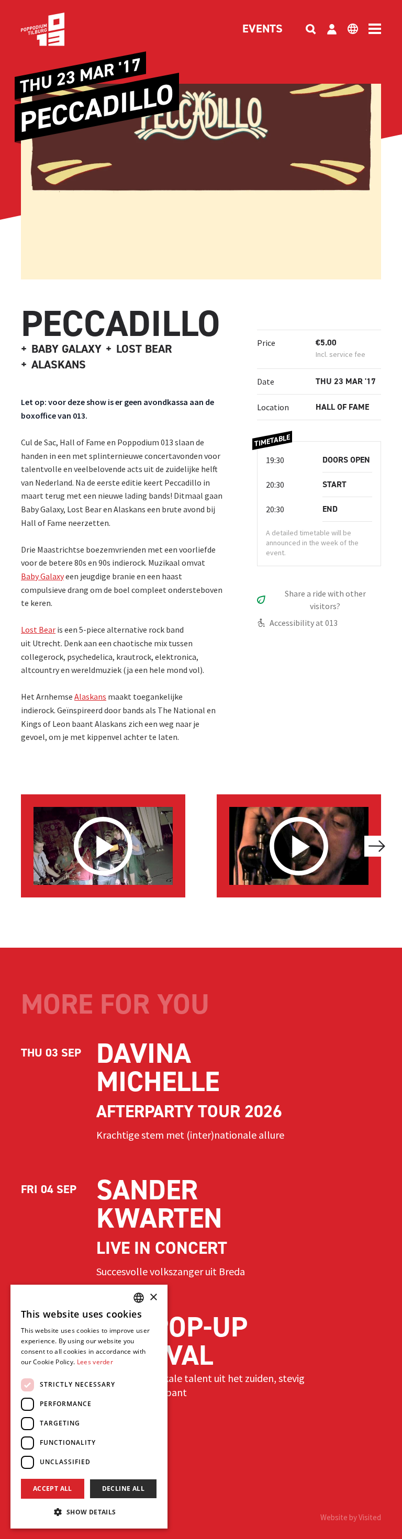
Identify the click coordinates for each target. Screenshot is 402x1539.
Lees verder (95, 1361)
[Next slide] (376, 846)
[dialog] (89, 1407)
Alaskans (90, 696)
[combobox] (138, 1298)
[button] (89, 1512)
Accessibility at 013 (304, 622)
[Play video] (103, 846)
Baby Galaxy (42, 576)
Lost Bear (38, 629)
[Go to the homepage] (58, 29)
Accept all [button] (52, 1488)
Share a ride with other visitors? (325, 599)
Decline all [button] (123, 1488)
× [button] (153, 1297)
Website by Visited (350, 1517)
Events (262, 29)
